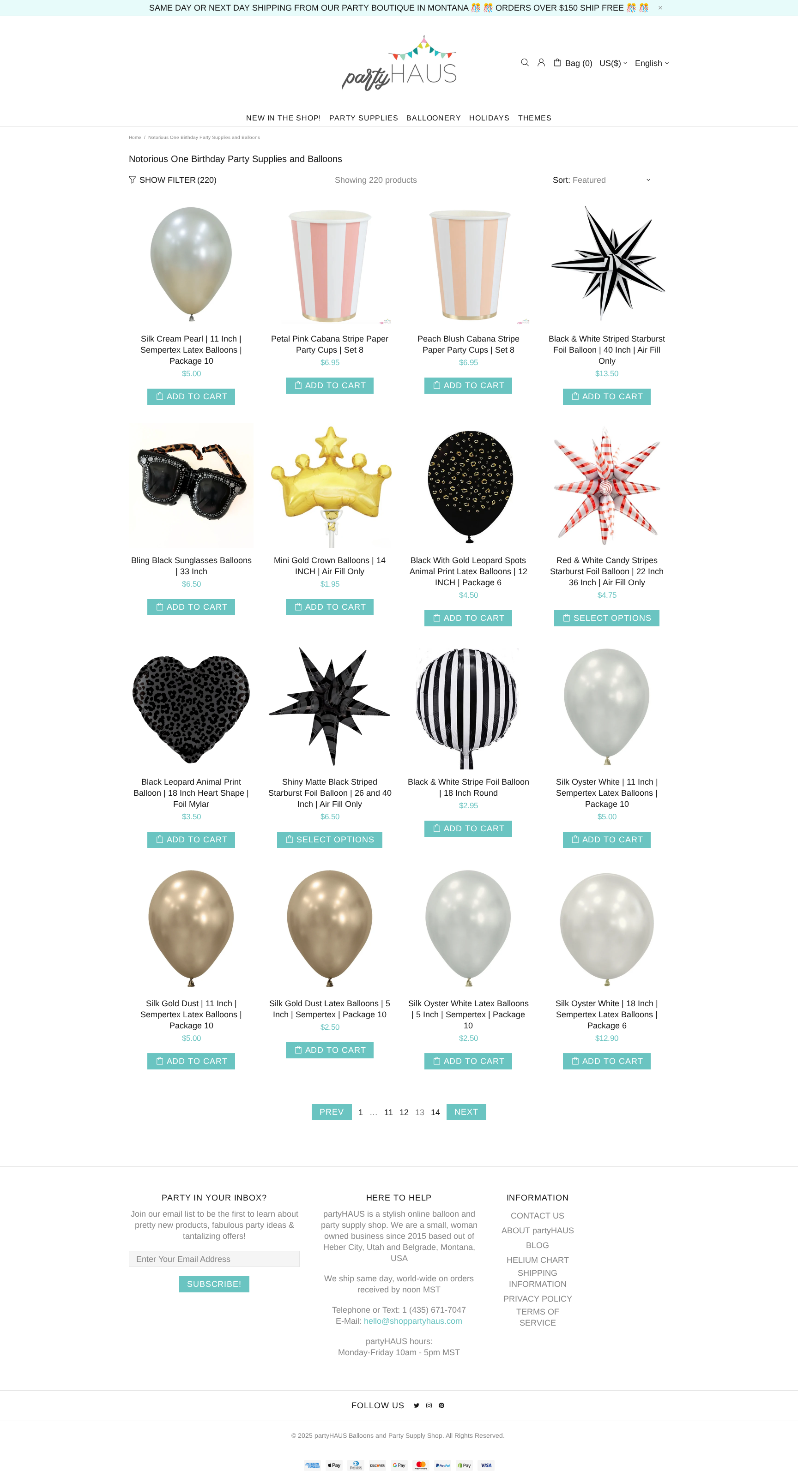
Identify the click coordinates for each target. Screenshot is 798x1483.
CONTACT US (537, 1215)
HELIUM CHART (538, 1260)
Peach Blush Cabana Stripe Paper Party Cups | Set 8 (468, 344)
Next (466, 1112)
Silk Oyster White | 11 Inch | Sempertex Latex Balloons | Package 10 (607, 793)
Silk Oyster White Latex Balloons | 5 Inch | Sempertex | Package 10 (468, 1014)
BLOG (537, 1245)
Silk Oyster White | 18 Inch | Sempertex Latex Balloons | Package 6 (607, 1014)
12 (404, 1112)
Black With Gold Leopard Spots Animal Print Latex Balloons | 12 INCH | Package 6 (468, 571)
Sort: (561, 180)
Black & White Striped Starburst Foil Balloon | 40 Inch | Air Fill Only (607, 350)
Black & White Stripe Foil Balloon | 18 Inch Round (468, 787)
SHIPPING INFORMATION (538, 1278)
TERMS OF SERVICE (537, 1317)
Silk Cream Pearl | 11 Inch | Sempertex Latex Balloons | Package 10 (191, 350)
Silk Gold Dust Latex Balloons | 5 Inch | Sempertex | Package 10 (329, 1009)
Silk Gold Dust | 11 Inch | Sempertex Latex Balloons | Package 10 (191, 1014)
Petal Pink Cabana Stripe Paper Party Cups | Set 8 (329, 344)
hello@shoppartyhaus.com (413, 1321)
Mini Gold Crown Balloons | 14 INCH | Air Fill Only (330, 566)
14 (435, 1112)
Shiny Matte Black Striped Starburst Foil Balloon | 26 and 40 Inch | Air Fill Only (330, 793)
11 (388, 1112)
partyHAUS (399, 62)
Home (135, 137)
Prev (332, 1112)
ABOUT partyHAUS (538, 1230)
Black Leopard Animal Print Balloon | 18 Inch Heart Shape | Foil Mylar (191, 793)
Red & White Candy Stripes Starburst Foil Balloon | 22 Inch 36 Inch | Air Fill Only (607, 571)
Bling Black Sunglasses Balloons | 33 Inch (191, 566)
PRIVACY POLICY (537, 1298)
